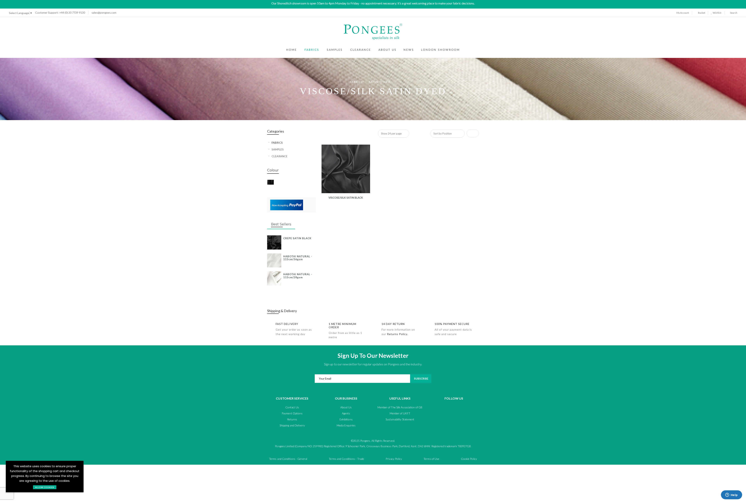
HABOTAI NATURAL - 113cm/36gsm (297, 258)
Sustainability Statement (400, 419)
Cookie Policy (469, 458)
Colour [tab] (273, 170)
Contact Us (292, 407)
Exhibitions (346, 419)
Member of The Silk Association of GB (399, 407)
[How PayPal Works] (286, 204)
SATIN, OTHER (380, 82)
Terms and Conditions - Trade (346, 458)
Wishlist (716, 12)
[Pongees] (373, 32)
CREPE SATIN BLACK (297, 238)
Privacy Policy (394, 458)
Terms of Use (431, 458)
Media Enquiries (346, 425)
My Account (682, 12)
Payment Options (292, 413)
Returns (292, 419)
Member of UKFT (400, 413)
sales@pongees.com (104, 12)
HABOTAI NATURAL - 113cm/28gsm (297, 276)
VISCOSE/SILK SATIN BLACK (346, 197)
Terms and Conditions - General (288, 458)
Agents (346, 413)
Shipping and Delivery (292, 425)
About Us (346, 407)
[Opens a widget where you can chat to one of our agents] (731, 495)
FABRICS (356, 82)
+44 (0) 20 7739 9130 (60, 12)
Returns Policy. (397, 334)
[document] (45, 476)
